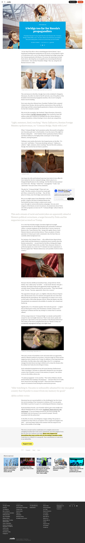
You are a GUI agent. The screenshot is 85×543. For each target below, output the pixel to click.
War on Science (6, 511)
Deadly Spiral (32, 507)
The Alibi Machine (34, 505)
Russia (39, 450)
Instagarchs (5, 533)
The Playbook (6, 509)
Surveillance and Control (21, 518)
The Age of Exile (6, 505)
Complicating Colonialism (8, 513)
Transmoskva (6, 530)
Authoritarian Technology (21, 507)
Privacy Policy (26, 539)
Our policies (45, 525)
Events (44, 522)
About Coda (45, 505)
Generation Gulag (6, 531)
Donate (80, 2)
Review (34, 450)
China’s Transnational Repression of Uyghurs (8, 525)
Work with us (46, 516)
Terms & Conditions (19, 539)
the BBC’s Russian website (38, 114)
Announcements (46, 507)
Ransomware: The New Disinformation (8, 520)
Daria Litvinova (36, 42)
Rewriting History (20, 516)
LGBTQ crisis (5, 528)
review (52, 42)
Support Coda (27, 444)
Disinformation (42, 24)
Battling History (6, 518)
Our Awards (45, 514)
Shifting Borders (6, 514)
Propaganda (28, 450)
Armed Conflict (19, 505)
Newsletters (73, 2)
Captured (5, 507)
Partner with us (46, 520)
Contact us (45, 527)
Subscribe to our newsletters (60, 506)
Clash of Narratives (7, 523)
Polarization (18, 514)
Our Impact (45, 513)
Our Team (45, 509)
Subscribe (70, 199)
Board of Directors (47, 511)
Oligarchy (18, 513)
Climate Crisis (19, 509)
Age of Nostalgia (6, 516)
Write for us (45, 518)
